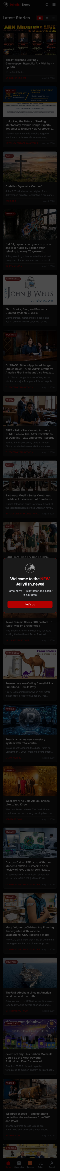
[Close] (52, 563)
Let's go (30, 604)
